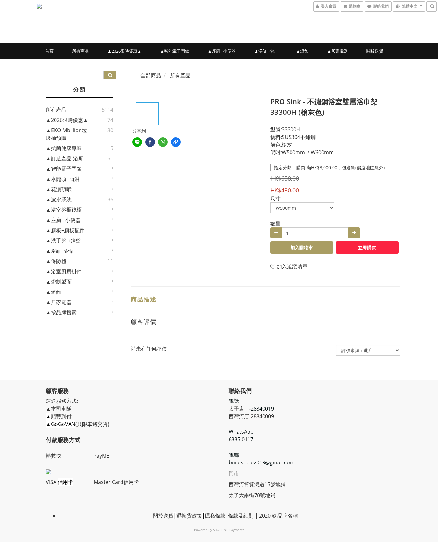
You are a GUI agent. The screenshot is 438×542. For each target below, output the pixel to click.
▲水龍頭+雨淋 (63, 178)
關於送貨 (374, 51)
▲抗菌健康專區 (64, 148)
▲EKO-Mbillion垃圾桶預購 (66, 134)
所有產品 (56, 109)
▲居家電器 (337, 51)
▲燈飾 (302, 51)
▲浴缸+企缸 (265, 51)
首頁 (49, 51)
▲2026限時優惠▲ (124, 51)
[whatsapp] (163, 142)
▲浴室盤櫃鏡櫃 (64, 209)
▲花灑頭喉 (59, 189)
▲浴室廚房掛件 (64, 271)
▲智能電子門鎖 (174, 51)
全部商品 (150, 75)
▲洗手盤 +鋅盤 (63, 240)
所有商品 (80, 51)
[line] (137, 142)
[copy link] (176, 142)
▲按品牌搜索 (61, 312)
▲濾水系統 (59, 199)
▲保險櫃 (56, 261)
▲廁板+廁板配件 (65, 230)
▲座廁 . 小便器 (222, 51)
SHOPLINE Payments (228, 530)
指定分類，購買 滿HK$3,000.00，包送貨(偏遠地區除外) (329, 168)
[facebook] (150, 142)
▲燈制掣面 (59, 281)
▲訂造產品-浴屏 (64, 158)
